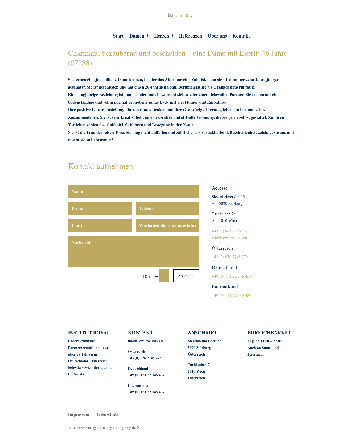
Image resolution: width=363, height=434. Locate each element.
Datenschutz (106, 414)
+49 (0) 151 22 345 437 (231, 276)
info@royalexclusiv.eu (229, 237)
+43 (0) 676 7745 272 (230, 256)
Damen (136, 36)
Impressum (78, 414)
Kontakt (241, 36)
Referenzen (190, 36)
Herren (161, 36)
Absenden (186, 275)
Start (118, 36)
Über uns (217, 36)
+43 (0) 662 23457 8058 (232, 230)
